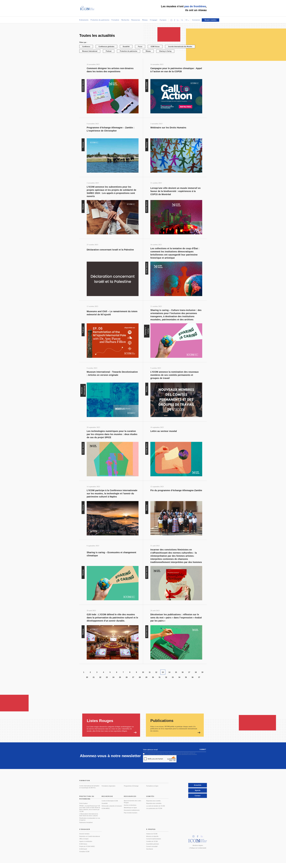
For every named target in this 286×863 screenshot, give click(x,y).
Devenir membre (84, 834)
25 (120, 677)
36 (192, 677)
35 (186, 677)
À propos (163, 20)
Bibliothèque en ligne (130, 807)
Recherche (125, 20)
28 (140, 677)
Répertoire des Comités (153, 801)
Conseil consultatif (151, 846)
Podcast (108, 51)
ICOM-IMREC (106, 808)
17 (189, 672)
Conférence (86, 46)
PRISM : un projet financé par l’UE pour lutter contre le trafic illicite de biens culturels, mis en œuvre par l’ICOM (89, 808)
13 (163, 672)
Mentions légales (198, 845)
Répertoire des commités (153, 803)
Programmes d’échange (131, 786)
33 (173, 677)
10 (143, 672)
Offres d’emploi (83, 839)
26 (126, 677)
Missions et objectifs (152, 836)
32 (166, 677)
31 (159, 677)
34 (179, 677)
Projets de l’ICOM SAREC (87, 846)
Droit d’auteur (83, 803)
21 (94, 677)
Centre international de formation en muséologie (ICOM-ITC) (89, 787)
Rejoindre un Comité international (89, 836)
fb (198, 835)
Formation (115, 20)
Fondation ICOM (84, 851)
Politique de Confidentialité (198, 848)
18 (196, 672)
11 (149, 672)
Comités (150, 796)
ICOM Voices (155, 46)
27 (133, 677)
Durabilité (126, 46)
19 (202, 672)
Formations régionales (108, 786)
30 (153, 677)
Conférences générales (106, 46)
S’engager (153, 20)
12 (156, 672)
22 (100, 677)
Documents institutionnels (132, 810)
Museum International (89, 51)
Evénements (83, 20)
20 (87, 677)
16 (182, 672)
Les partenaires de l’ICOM (154, 808)
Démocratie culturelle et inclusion (112, 806)
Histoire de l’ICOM (151, 834)
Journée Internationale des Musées (180, 46)
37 (199, 677)
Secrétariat (149, 849)
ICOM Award (83, 849)
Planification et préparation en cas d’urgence (89, 819)
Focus (140, 46)
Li (202, 835)
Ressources (135, 20)
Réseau (145, 20)
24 (113, 677)
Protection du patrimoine (100, 20)
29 (146, 677)
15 (176, 672)
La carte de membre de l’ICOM (155, 806)
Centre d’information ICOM (110, 801)
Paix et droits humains (130, 813)
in (194, 835)
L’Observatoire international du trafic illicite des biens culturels (88, 815)
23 (107, 677)
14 (169, 672)
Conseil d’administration (153, 839)
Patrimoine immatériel (86, 822)
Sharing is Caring (165, 51)
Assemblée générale (152, 844)
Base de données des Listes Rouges (132, 801)
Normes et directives (130, 805)
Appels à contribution (85, 841)
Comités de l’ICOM (152, 841)
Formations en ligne (152, 786)
